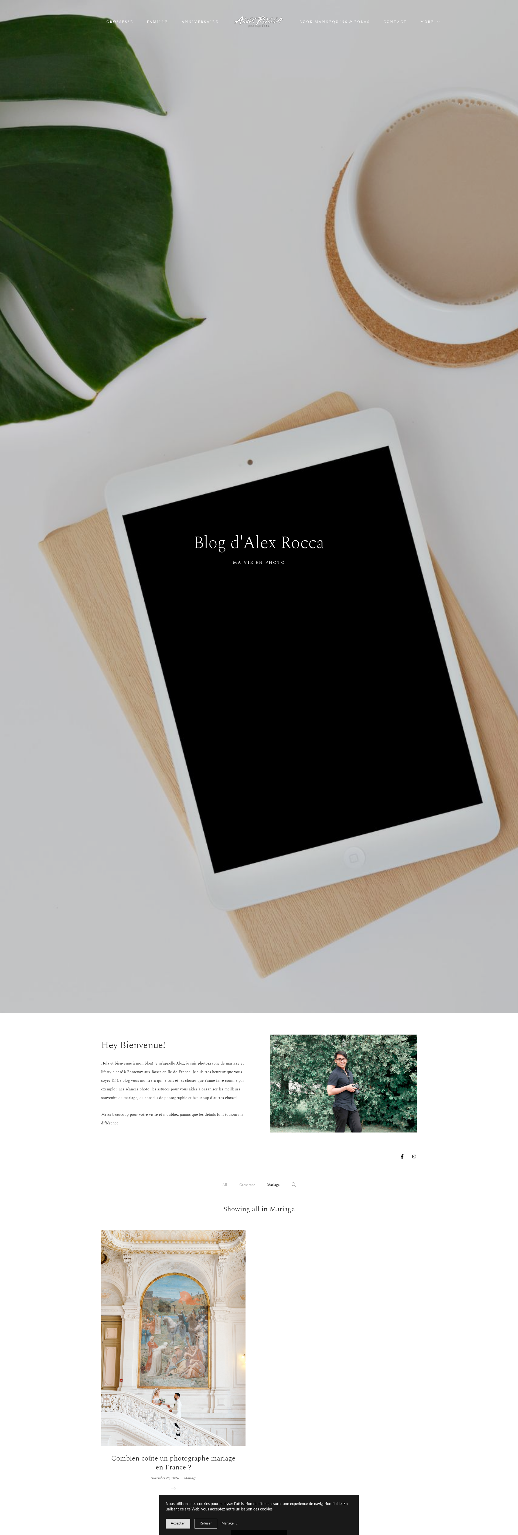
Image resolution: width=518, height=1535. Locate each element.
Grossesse (119, 22)
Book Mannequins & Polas (334, 22)
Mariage (273, 1185)
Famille (157, 22)
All (224, 1185)
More (428, 22)
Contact (395, 22)
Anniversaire (200, 22)
